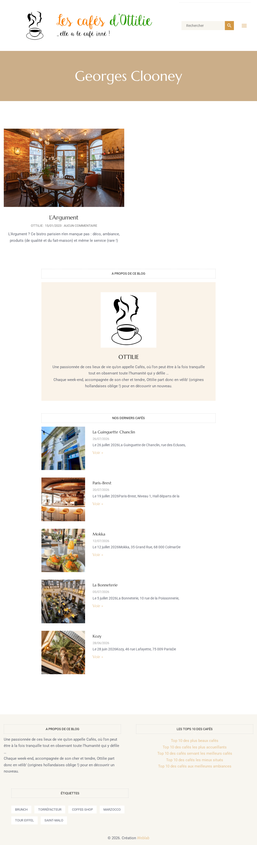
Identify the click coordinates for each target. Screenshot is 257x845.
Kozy (97, 636)
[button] (244, 26)
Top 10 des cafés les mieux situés (194, 760)
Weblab (143, 838)
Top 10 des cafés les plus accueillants (195, 747)
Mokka (99, 533)
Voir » (98, 452)
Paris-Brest (102, 482)
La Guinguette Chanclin (114, 431)
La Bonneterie (105, 584)
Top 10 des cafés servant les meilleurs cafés (194, 753)
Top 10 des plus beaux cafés (194, 740)
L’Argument (64, 217)
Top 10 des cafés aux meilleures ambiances (194, 766)
